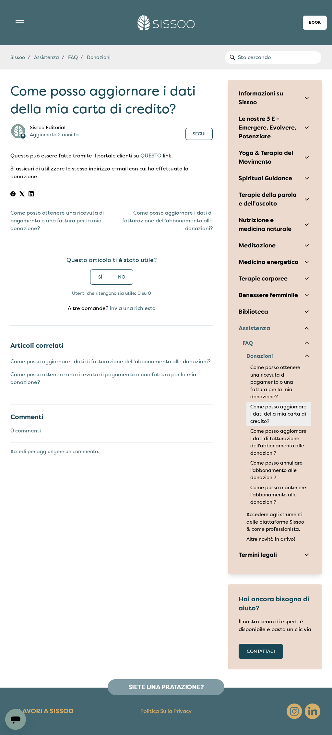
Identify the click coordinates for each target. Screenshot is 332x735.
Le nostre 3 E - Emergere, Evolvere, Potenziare (267, 127)
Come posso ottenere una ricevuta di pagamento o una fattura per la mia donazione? (57, 221)
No (121, 277)
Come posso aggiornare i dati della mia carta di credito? (278, 414)
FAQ (73, 57)
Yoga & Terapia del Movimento (266, 157)
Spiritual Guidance (265, 178)
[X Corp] (22, 195)
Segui (199, 134)
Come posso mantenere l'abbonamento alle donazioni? (278, 495)
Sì (100, 277)
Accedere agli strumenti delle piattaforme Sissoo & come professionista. (275, 522)
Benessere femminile (268, 295)
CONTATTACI (261, 651)
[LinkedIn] (31, 195)
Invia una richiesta (133, 308)
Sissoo (17, 57)
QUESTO (150, 156)
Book (315, 22)
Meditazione (257, 245)
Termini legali (258, 554)
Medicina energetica (269, 262)
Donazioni (99, 57)
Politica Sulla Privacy (166, 711)
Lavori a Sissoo (46, 711)
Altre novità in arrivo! (270, 539)
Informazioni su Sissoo (261, 98)
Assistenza (46, 57)
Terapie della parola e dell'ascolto (268, 199)
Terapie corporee (263, 278)
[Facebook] (13, 195)
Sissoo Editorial (47, 128)
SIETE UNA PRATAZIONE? (166, 687)
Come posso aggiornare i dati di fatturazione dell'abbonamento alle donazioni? (167, 221)
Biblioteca (253, 311)
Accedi (18, 452)
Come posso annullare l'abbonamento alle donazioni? (276, 470)
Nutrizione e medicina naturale (265, 224)
